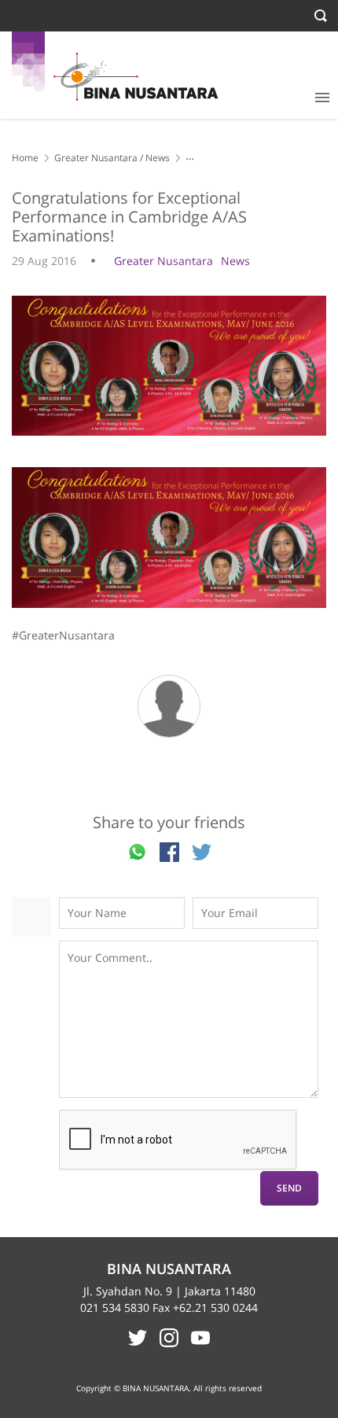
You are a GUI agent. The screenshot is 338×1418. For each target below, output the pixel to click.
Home (25, 157)
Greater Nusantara (96, 157)
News (157, 157)
